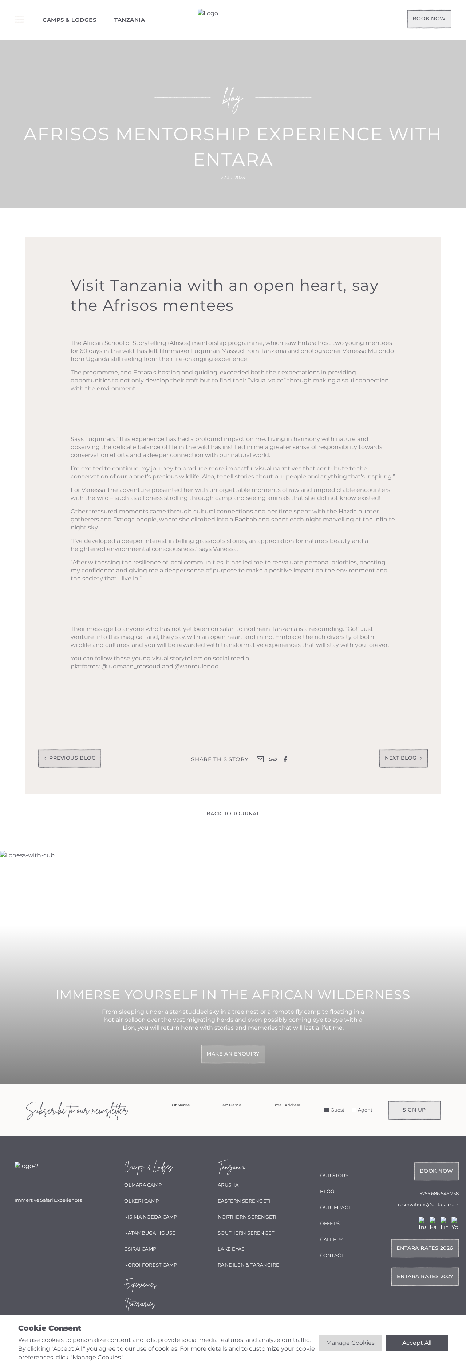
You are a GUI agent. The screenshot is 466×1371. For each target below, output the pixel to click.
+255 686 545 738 (439, 1193)
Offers (330, 1223)
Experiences (140, 1284)
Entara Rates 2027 (425, 1276)
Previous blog (72, 758)
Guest (337, 1110)
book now (429, 18)
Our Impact (335, 1207)
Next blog (401, 758)
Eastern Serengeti (244, 1201)
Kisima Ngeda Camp (150, 1217)
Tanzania (129, 19)
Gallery (331, 1239)
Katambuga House (149, 1233)
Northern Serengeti (247, 1217)
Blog (327, 1191)
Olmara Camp (143, 1185)
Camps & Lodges (69, 19)
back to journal (233, 813)
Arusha (228, 1185)
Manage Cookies (350, 1342)
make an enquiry (232, 1053)
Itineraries (139, 1303)
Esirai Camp (140, 1249)
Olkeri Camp (141, 1201)
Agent (365, 1110)
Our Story (334, 1175)
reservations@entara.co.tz (428, 1204)
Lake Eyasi (232, 1249)
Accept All (416, 1342)
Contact (332, 1255)
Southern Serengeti (247, 1233)
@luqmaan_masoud (131, 666)
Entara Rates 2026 (424, 1248)
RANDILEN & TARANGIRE (248, 1265)
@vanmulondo (196, 666)
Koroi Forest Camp (150, 1265)
